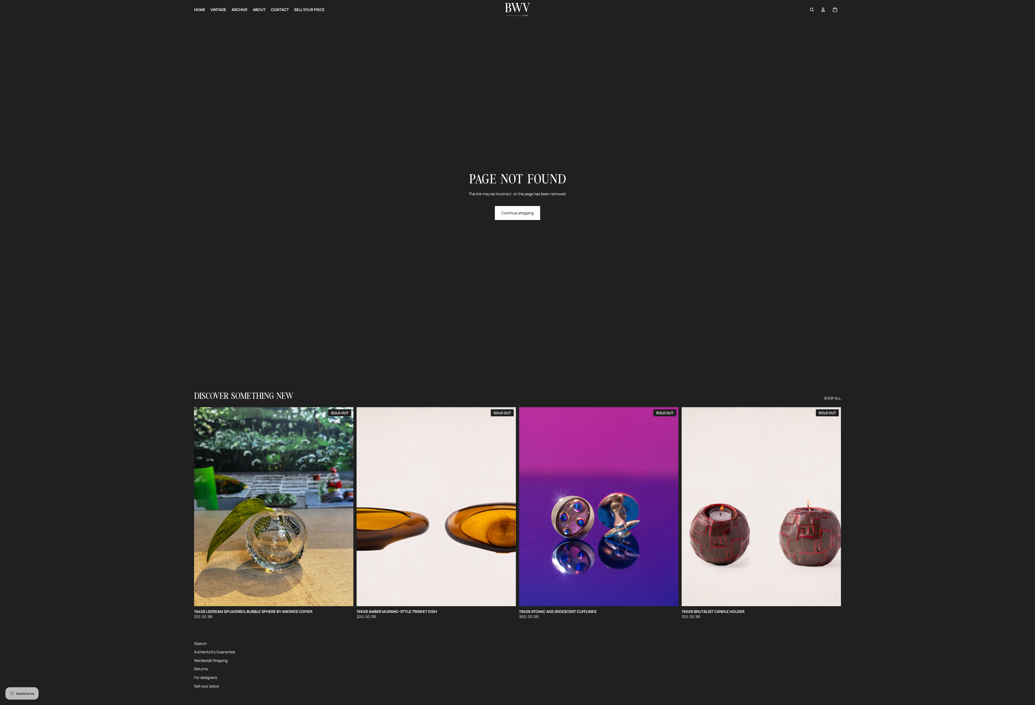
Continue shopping (517, 212)
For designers (205, 677)
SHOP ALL (832, 398)
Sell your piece (206, 686)
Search (200, 643)
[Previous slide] (527, 507)
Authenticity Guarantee (214, 651)
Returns (201, 668)
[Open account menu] (823, 10)
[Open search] (812, 10)
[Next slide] (670, 507)
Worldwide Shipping (210, 660)
